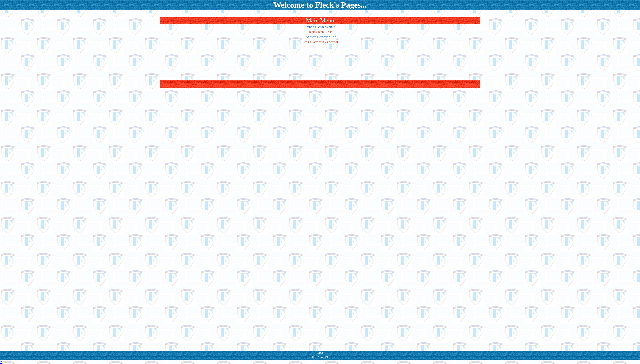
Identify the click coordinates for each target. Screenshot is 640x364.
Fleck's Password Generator (320, 42)
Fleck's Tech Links (320, 32)
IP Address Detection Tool (320, 37)
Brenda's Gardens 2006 (320, 27)
